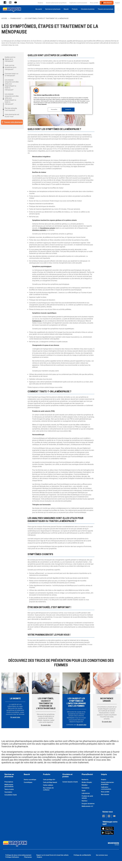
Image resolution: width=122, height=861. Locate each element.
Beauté (27, 774)
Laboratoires (86, 793)
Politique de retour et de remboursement (18, 855)
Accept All (68, 109)
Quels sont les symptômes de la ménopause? (10, 67)
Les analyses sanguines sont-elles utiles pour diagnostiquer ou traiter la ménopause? (12, 85)
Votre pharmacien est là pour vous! (12, 115)
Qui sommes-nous (102, 855)
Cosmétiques (28, 782)
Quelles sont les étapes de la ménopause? (10, 59)
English (117, 3)
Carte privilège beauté (50, 782)
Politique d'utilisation (12, 857)
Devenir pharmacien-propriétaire (56, 3)
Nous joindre (94, 3)
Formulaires (85, 788)
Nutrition (84, 801)
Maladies (84, 785)
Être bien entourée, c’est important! (11, 109)
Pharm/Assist (15, 18)
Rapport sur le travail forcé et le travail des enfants (52, 855)
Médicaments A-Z (87, 806)
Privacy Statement (42, 104)
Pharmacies (28, 857)
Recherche (85, 779)
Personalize (54, 109)
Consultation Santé (10, 795)
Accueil (4, 18)
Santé (83, 790)
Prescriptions (8, 782)
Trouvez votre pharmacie (13, 122)
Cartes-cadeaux (48, 785)
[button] (5, 2)
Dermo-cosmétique (30, 779)
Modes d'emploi (87, 782)
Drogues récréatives (88, 803)
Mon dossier (107, 3)
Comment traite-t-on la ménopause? (11, 75)
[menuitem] (39, 9)
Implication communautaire (78, 3)
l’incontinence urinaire (47, 228)
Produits (46, 774)
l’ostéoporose (36, 321)
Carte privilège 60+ (49, 779)
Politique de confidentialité (82, 855)
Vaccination (8, 792)
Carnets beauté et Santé (70, 782)
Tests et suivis (9, 789)
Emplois (40, 3)
